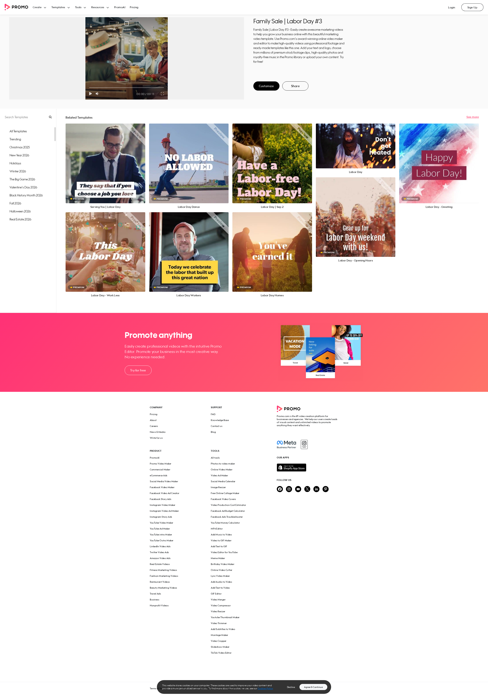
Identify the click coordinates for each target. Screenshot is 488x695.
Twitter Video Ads (159, 552)
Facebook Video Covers (223, 499)
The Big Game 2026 (22, 179)
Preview (105, 159)
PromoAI (119, 7)
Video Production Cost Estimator (228, 505)
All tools (215, 457)
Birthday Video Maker (222, 564)
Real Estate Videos (160, 564)
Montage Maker (219, 635)
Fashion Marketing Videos (164, 575)
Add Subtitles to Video (223, 629)
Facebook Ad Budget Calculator (228, 510)
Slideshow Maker (220, 646)
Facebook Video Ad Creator (164, 493)
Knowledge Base (220, 420)
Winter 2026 (18, 171)
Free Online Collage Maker (225, 493)
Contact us (216, 426)
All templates (18, 131)
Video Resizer (218, 611)
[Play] (90, 93)
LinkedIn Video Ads (160, 546)
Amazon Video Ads (160, 558)
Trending (15, 139)
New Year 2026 (19, 155)
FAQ (213, 414)
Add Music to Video (221, 534)
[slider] (89, 87)
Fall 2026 (15, 203)
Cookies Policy (265, 688)
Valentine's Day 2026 (23, 187)
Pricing (134, 7)
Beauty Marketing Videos (163, 587)
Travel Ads (155, 593)
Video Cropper (218, 641)
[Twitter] (307, 489)
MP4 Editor (217, 528)
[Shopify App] (307, 468)
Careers (154, 426)
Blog (213, 432)
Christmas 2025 (20, 147)
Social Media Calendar (223, 481)
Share (295, 86)
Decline (291, 687)
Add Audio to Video (221, 581)
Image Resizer (218, 487)
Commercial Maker (160, 469)
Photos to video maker (223, 463)
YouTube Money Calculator (225, 522)
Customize (266, 86)
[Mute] (98, 93)
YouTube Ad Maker (160, 528)
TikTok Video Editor (221, 652)
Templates (58, 7)
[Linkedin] (316, 489)
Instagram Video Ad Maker (164, 510)
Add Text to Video (220, 587)
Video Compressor (221, 605)
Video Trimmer (219, 623)
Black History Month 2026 (26, 195)
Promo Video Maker (160, 463)
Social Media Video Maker (164, 481)
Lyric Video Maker (220, 575)
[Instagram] (304, 444)
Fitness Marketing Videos (163, 570)
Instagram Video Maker (162, 505)
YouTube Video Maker (161, 522)
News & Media (157, 432)
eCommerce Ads (158, 475)
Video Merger (218, 599)
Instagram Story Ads (161, 516)
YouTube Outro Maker (161, 540)
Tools (78, 7)
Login (451, 7)
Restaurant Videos (160, 581)
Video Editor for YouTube (224, 552)
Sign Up (472, 7)
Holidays (15, 163)
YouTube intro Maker (161, 534)
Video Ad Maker (219, 475)
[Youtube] (298, 489)
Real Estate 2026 (20, 219)
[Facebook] (286, 444)
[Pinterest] (326, 489)
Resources (97, 7)
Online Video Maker (221, 469)
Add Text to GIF (219, 546)
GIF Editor (216, 593)
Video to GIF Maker (221, 540)
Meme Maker (218, 558)
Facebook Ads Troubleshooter (227, 516)
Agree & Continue (313, 687)
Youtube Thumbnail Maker (225, 617)
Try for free (138, 370)
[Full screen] (162, 93)
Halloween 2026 (20, 211)
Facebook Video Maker (162, 487)
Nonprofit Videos (159, 605)
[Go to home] (19, 7)
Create (37, 7)
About (153, 420)
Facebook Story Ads (160, 499)
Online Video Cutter (221, 570)
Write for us (156, 437)
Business (154, 599)
